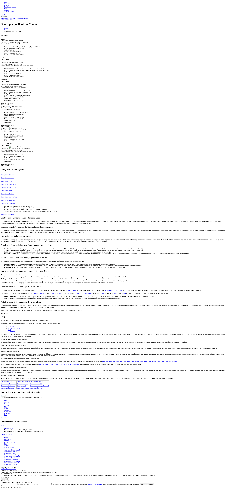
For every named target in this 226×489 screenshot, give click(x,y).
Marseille (6, 402)
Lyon (5, 404)
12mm (132, 361)
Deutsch (21, 18)
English (3, 18)
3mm (106, 361)
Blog (5, 8)
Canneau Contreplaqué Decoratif (39, 386)
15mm (141, 361)
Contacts (6, 10)
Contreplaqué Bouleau (7, 388)
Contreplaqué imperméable (11, 462)
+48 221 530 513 (5, 14)
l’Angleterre (11, 326)
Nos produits (7, 4)
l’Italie (9, 330)
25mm (166, 361)
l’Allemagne (11, 331)
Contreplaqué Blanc (22, 384)
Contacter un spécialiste (7, 214)
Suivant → (4, 479)
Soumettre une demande (147, 484)
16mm (145, 361)
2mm (103, 361)
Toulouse (6, 405)
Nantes (6, 408)
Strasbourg (7, 410)
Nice (5, 407)
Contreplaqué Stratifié (36, 384)
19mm (154, 361)
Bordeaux (7, 413)
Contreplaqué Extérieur (23, 381)
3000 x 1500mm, (64, 364)
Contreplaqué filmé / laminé (12, 450)
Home (6, 2)
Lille (5, 415)
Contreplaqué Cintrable (36, 381)
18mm (149, 361)
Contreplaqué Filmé (6, 381)
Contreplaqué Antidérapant (8, 384)
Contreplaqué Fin (21, 386)
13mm (137, 361)
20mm (158, 361)
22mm (162, 361)
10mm (128, 361)
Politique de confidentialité (8, 469)
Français (16, 18)
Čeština (7, 18)
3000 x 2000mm (74, 364)
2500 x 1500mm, (43, 364)
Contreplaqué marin (9, 458)
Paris (5, 400)
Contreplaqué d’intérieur (11, 459)
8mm (124, 361)
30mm (171, 361)
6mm (117, 361)
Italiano (12, 18)
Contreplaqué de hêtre (36, 388)
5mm (114, 361)
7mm (121, 361)
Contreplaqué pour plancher (12, 456)
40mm (175, 361)
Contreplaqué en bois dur (11, 464)
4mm (110, 361)
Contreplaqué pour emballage (12, 461)
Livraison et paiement (10, 7)
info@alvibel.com (9, 428)
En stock (6, 5)
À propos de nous (9, 11)
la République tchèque (14, 328)
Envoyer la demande (6, 19)
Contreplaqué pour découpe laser (13, 455)
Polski (26, 18)
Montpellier (7, 411)
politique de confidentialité (95, 484)
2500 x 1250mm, (54, 364)
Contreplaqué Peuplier (23, 388)
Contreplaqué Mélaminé (8, 386)
